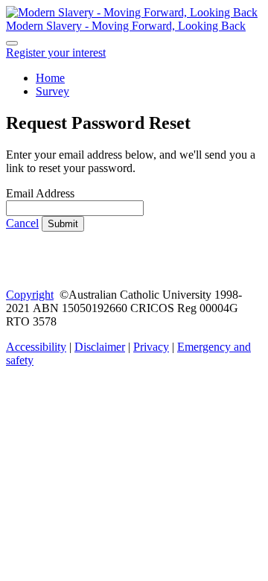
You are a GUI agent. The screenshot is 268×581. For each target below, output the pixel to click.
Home (50, 78)
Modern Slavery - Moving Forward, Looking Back (126, 25)
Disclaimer (99, 346)
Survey (52, 91)
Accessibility (36, 346)
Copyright (30, 294)
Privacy (151, 346)
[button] (56, 52)
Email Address (40, 193)
